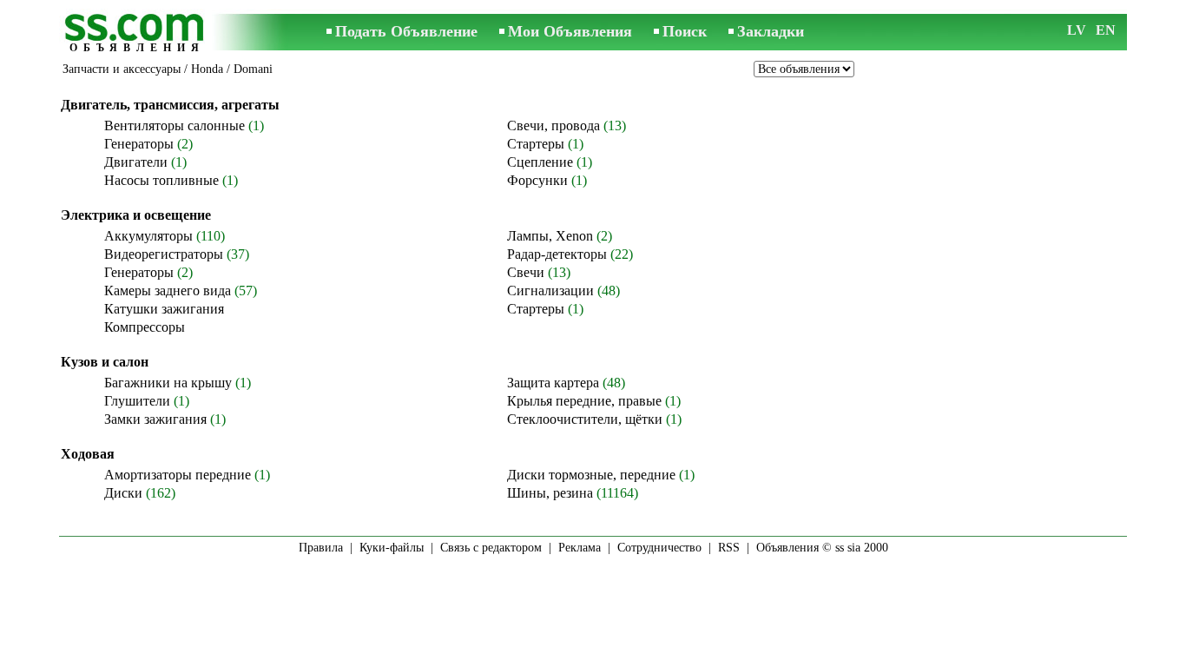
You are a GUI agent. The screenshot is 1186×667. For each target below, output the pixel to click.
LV (1076, 30)
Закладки (770, 31)
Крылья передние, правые (584, 400)
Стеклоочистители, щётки (584, 419)
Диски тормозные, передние (591, 474)
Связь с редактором (491, 547)
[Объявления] (137, 33)
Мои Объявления (570, 31)
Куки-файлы (391, 547)
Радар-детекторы (557, 254)
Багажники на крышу (168, 382)
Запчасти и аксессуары (122, 69)
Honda (207, 69)
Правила (321, 547)
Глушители (137, 400)
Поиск (684, 31)
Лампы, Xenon (550, 235)
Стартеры (535, 143)
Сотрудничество (659, 547)
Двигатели (136, 162)
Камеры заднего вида (167, 290)
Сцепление (540, 162)
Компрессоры (144, 327)
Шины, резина (550, 492)
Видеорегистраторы (163, 254)
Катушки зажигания (164, 308)
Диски (123, 492)
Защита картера (553, 382)
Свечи (525, 272)
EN (1106, 30)
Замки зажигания (155, 419)
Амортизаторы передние (177, 474)
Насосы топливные (161, 180)
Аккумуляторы (148, 235)
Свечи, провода (553, 125)
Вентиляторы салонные (174, 125)
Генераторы (139, 143)
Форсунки (537, 180)
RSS (729, 547)
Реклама (579, 547)
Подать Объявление (406, 31)
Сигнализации (550, 290)
